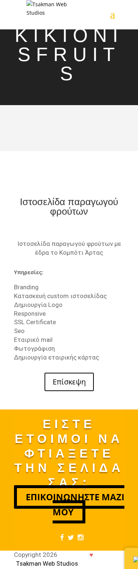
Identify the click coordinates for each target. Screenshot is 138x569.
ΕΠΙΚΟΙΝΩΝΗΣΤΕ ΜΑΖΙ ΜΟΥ (75, 504)
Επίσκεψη (69, 382)
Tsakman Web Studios (47, 563)
